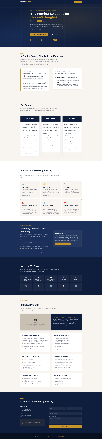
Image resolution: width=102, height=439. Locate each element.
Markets (65, 2)
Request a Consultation (39, 34)
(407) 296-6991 (25, 413)
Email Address (52, 411)
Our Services (55, 34)
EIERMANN (27, 2)
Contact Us (78, 2)
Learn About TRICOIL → (63, 243)
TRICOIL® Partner (63, 436)
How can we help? (53, 416)
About (48, 2)
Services (59, 2)
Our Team (54, 2)
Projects (71, 2)
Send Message (65, 426)
